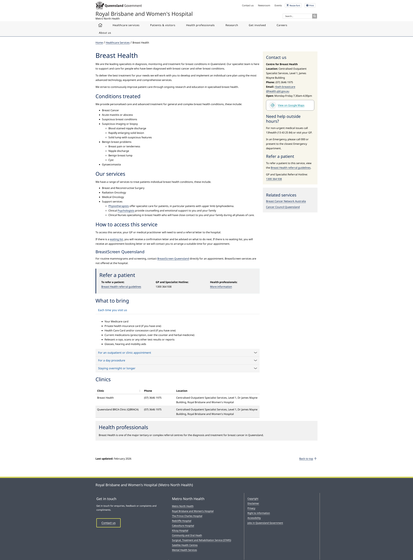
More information (221, 286)
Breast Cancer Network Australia (286, 201)
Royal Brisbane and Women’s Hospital (193, 511)
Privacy (251, 508)
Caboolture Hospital (183, 525)
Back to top (306, 458)
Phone (148, 391)
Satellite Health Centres (185, 545)
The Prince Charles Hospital (187, 515)
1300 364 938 (274, 179)
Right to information (258, 513)
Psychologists (126, 210)
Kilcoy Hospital (180, 530)
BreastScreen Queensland (173, 258)
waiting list (116, 239)
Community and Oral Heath (187, 535)
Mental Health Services (184, 549)
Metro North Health (183, 506)
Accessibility (254, 517)
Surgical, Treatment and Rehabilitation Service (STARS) (201, 540)
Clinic (100, 391)
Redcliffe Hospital (181, 520)
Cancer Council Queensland (283, 207)
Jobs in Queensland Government (265, 522)
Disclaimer (253, 503)
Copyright (252, 498)
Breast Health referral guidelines (121, 286)
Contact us (108, 523)
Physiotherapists (118, 206)
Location (181, 391)
